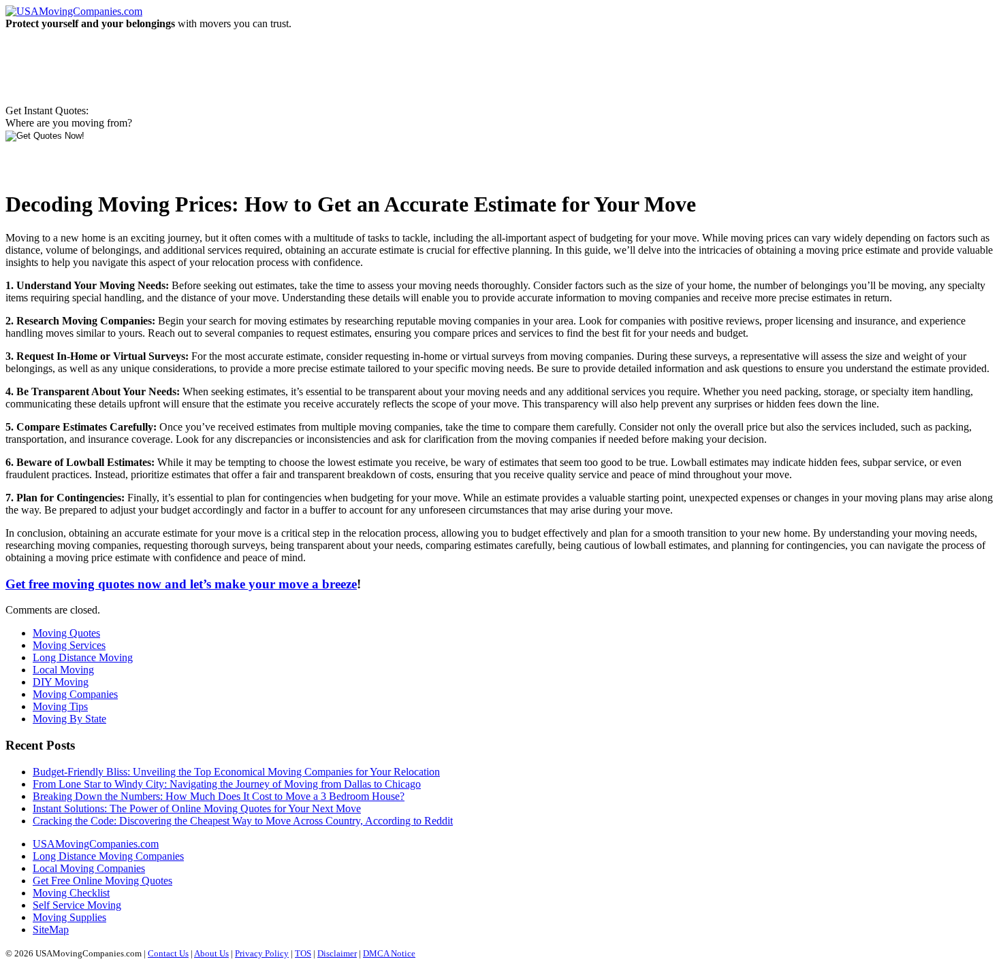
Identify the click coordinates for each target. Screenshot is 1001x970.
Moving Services (69, 645)
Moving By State (69, 718)
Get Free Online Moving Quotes (102, 880)
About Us (211, 953)
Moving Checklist (71, 893)
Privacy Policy (262, 953)
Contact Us (168, 953)
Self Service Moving (77, 905)
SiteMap (51, 929)
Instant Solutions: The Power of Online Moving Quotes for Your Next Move (197, 808)
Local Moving (63, 669)
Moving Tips (60, 706)
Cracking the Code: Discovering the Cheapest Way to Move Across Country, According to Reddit (243, 820)
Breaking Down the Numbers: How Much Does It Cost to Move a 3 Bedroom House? (218, 796)
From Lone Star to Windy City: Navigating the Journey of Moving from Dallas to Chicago (227, 784)
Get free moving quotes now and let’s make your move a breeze (181, 584)
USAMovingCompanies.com (96, 844)
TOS (303, 953)
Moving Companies (75, 694)
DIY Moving (61, 682)
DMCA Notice (389, 953)
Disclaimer (337, 953)
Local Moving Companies (89, 868)
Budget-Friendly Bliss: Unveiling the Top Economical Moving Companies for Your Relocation (236, 771)
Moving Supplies (69, 917)
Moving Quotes (66, 633)
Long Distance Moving (83, 657)
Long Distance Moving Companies (108, 856)
